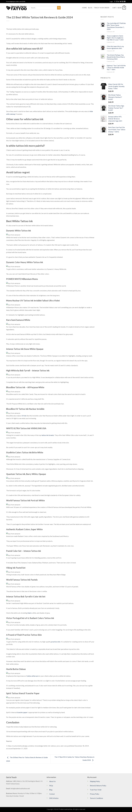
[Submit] (59, 7)
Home (84, 8)
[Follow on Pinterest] (124, 1)
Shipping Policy (95, 781)
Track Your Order (101, 8)
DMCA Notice (53, 798)
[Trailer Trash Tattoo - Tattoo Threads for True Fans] (16, 8)
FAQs (51, 786)
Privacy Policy (94, 794)
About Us (52, 781)
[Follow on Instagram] (117, 1)
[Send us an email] (122, 1)
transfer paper (22, 712)
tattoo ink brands (48, 435)
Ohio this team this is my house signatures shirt (115, 47)
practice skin (55, 642)
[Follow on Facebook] (115, 1)
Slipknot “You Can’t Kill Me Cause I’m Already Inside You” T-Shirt (116, 67)
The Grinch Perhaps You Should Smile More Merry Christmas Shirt (116, 57)
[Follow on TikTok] (119, 1)
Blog (90, 8)
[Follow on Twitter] (120, 1)
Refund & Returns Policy (98, 786)
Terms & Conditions (96, 798)
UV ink (23, 416)
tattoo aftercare (32, 676)
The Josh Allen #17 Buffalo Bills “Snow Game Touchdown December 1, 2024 (116, 26)
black (30, 613)
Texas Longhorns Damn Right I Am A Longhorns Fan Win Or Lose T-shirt (115, 38)
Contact (52, 794)
